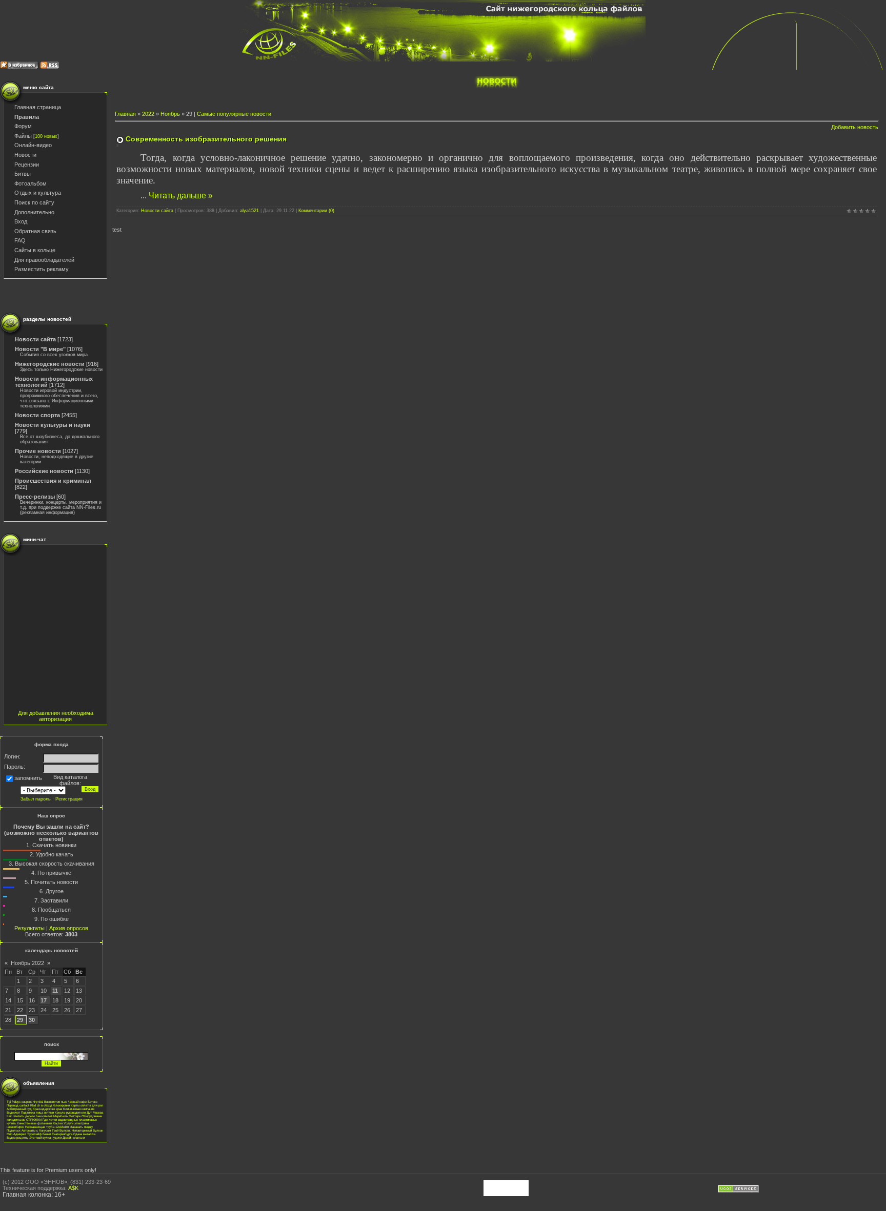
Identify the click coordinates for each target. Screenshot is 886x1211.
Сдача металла (84, 1134)
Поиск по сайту (34, 202)
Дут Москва (95, 1112)
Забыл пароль (36, 799)
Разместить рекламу (41, 269)
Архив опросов (68, 928)
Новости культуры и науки (52, 425)
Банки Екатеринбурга (57, 1134)
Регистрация (69, 799)
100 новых (46, 136)
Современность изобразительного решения (206, 139)
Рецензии (26, 164)
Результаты (29, 928)
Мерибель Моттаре (66, 1116)
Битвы (22, 174)
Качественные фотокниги (34, 1123)
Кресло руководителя (70, 1112)
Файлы (23, 136)
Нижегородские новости (50, 364)
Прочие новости (38, 451)
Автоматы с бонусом (36, 1130)
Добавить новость (854, 127)
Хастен (58, 1123)
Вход (20, 221)
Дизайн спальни (74, 1137)
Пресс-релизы (35, 497)
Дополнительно (34, 212)
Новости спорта (37, 415)
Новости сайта (35, 339)
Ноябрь (170, 114)
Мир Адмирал (16, 1134)
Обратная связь (35, 231)
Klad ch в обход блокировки (50, 1105)
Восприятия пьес (55, 1101)
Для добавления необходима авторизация (55, 716)
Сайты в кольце (34, 250)
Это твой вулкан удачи (45, 1137)
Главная (125, 114)
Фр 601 (38, 1101)
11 (55, 991)
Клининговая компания (78, 1109)
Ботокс (92, 1101)
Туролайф (34, 1134)
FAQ (20, 240)
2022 (148, 114)
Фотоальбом (30, 183)
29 (20, 1020)
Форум (23, 126)
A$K (73, 1188)
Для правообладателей (44, 260)
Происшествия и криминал (53, 481)
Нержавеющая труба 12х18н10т (47, 1126)
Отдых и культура (37, 193)
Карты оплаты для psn (87, 1105)
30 (32, 1020)
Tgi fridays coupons (19, 1101)
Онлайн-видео (33, 145)
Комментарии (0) (316, 210)
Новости (25, 155)
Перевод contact (18, 1105)
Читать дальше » (181, 195)
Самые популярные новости (234, 114)
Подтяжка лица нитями (37, 1112)
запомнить (28, 778)
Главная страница (37, 107)
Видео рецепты (17, 1137)
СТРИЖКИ (34, 1119)
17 (44, 1000)
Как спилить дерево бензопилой (29, 1116)
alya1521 (249, 210)
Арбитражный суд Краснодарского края (34, 1109)
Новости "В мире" (40, 349)
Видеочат (13, 1112)
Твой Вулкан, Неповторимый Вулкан (77, 1130)
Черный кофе (77, 1101)
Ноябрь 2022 (27, 963)
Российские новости (44, 471)
